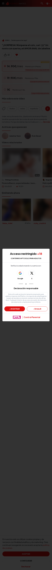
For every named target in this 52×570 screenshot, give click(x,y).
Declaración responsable (26, 288)
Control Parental (32, 317)
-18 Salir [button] (37, 309)
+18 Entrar (15, 309)
